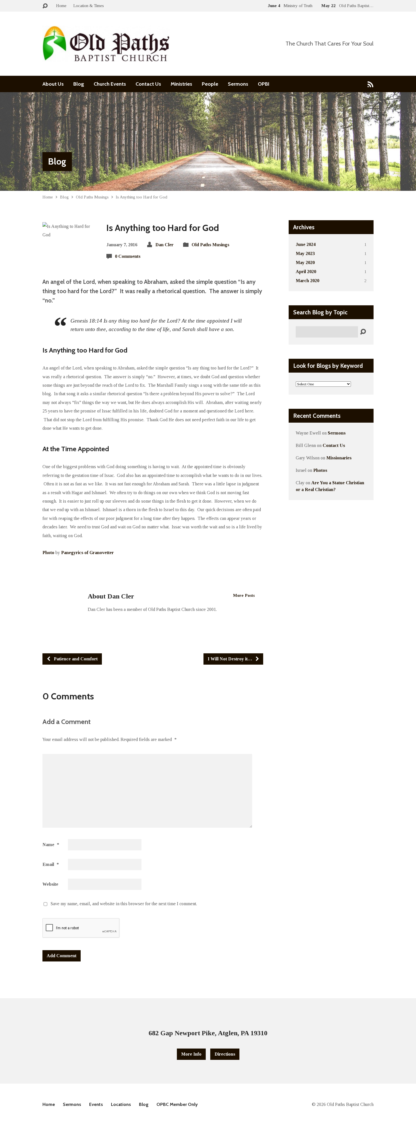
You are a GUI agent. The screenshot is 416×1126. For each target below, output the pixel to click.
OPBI (263, 84)
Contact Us (148, 84)
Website (50, 884)
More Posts (244, 595)
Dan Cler (164, 244)
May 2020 (305, 262)
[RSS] (371, 84)
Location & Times (88, 5)
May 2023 (305, 253)
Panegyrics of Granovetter (87, 552)
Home (61, 5)
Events (96, 1104)
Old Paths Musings (92, 196)
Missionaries (338, 457)
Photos (320, 470)
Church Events (110, 84)
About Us (53, 84)
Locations (121, 1104)
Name (50, 844)
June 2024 (306, 244)
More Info (191, 1054)
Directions (225, 1054)
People (210, 84)
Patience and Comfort (75, 658)
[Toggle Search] (45, 6)
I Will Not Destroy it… (230, 658)
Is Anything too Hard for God (141, 196)
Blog (78, 84)
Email (50, 864)
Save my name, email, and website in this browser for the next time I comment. (124, 903)
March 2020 (307, 280)
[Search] (363, 332)
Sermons (238, 84)
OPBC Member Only (177, 1104)
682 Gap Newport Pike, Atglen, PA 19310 (208, 1033)
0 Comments (127, 256)
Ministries (181, 84)
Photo (48, 552)
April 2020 (306, 271)
